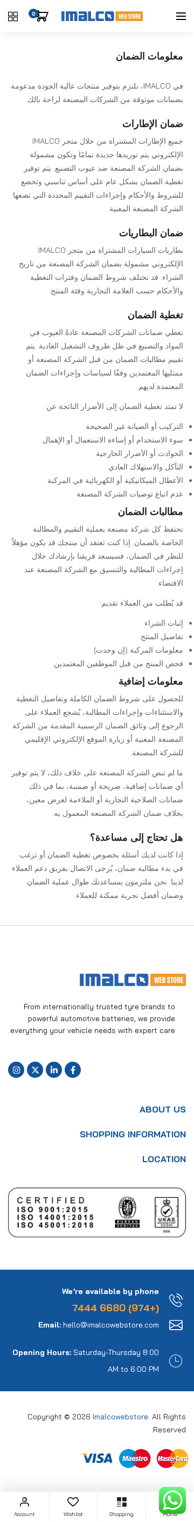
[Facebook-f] (73, 1070)
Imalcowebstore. (121, 1417)
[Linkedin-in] (54, 1070)
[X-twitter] (35, 1070)
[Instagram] (16, 1070)
